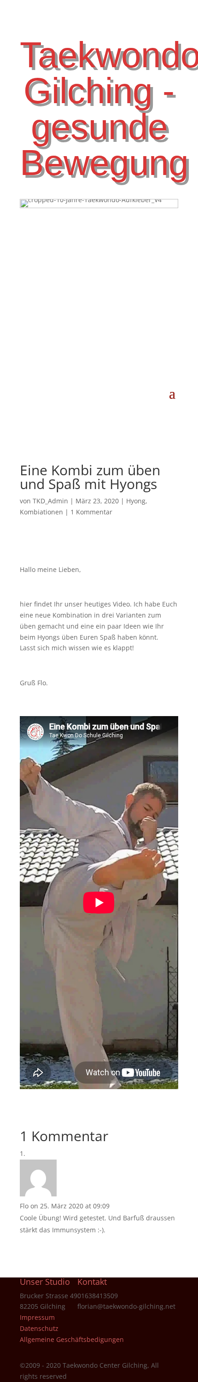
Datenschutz (39, 1328)
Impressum (37, 1317)
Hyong (136, 500)
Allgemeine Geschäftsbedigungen (72, 1339)
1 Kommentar (91, 511)
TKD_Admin (50, 500)
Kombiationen (41, 511)
